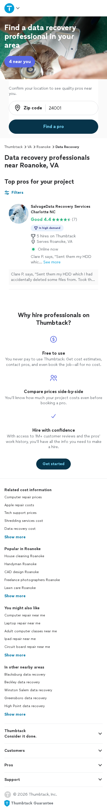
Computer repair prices (23, 497)
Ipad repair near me (20, 639)
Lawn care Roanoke (20, 588)
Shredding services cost (23, 521)
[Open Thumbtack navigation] (12, 8)
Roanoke (43, 147)
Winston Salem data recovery (28, 690)
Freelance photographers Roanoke (32, 580)
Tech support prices (20, 513)
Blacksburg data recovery (24, 674)
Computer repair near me (24, 615)
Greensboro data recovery (25, 698)
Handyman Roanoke (20, 564)
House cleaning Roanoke (24, 556)
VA (29, 147)
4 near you (20, 61)
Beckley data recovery (22, 682)
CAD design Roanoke (21, 572)
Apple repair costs (19, 505)
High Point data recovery (24, 706)
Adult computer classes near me (30, 631)
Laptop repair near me (22, 623)
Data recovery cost (20, 529)
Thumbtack (13, 147)
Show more (15, 537)
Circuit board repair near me (27, 647)
